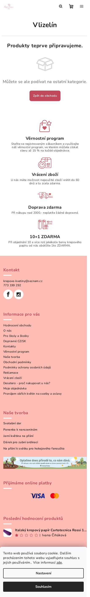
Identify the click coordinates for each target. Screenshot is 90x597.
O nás (7, 331)
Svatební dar (12, 423)
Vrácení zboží (12, 378)
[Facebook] (8, 294)
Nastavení (43, 573)
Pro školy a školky (16, 336)
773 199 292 (12, 285)
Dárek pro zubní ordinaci (20, 442)
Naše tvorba (11, 357)
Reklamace (10, 373)
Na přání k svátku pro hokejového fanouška (33, 448)
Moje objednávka (14, 388)
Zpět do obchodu (45, 96)
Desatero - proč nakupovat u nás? (26, 383)
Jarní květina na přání (18, 436)
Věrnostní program (16, 352)
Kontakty (9, 346)
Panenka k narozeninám (20, 429)
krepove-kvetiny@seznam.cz (22, 281)
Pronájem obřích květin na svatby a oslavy (32, 394)
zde (59, 562)
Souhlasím (43, 586)
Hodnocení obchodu (17, 325)
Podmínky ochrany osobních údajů (27, 367)
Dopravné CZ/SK (14, 341)
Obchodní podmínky (17, 362)
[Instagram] (18, 294)
